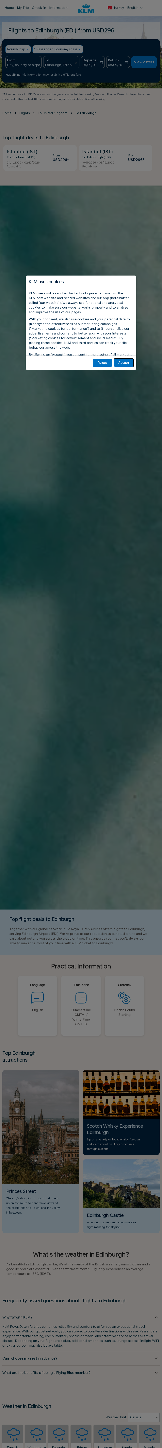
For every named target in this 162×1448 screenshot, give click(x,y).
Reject (102, 363)
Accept (123, 363)
